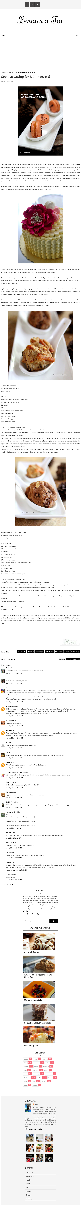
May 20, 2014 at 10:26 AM (14, 702)
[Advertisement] (40, 57)
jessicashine (10, 842)
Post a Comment (9, 884)
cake (25, 1062)
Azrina (8, 678)
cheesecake (36, 1062)
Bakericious (10, 706)
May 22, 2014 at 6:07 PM (14, 798)
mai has (8, 852)
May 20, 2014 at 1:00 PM (14, 748)
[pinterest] (37, 4)
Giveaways (46, 1066)
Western (35, 1085)
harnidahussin (11, 812)
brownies (45, 1059)
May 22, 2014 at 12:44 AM (14, 788)
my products (49, 1074)
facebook (76, 659)
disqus (69, 659)
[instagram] (32, 4)
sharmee (9, 792)
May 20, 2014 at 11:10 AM (14, 716)
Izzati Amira (10, 720)
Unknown (9, 730)
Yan (7, 752)
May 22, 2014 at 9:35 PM (14, 808)
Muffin (26, 1074)
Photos (26, 1081)
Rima (36, 1104)
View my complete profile (33, 1129)
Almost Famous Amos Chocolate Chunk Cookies (38, 976)
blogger (62, 659)
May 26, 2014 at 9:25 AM (14, 828)
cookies (47, 1062)
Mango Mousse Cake (33, 1000)
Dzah (7, 668)
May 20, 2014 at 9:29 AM (14, 683)
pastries (50, 1077)
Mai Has (8, 832)
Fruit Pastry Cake (31, 1045)
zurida (8, 762)
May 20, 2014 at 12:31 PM (14, 738)
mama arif (9, 862)
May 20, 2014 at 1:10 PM (14, 758)
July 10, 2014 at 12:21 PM (14, 858)
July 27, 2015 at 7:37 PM (14, 880)
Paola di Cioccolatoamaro (15, 772)
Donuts (36, 1066)
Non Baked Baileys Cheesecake (37, 1023)
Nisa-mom (9, 688)
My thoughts (27, 1077)
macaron (46, 1070)
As (6, 742)
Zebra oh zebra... (31, 952)
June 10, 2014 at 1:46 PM (14, 838)
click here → (27, 911)
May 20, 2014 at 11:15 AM (14, 726)
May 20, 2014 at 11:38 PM (14, 778)
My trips (39, 1077)
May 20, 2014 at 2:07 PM (14, 768)
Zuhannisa (9, 874)
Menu (4, 35)
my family (36, 1074)
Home (3, 73)
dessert (26, 1066)
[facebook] (27, 4)
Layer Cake (35, 1070)
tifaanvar (9, 782)
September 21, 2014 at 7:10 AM (16, 870)
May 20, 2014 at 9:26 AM (14, 673)
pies (34, 1081)
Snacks (26, 1085)
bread (35, 1059)
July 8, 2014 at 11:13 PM (14, 848)
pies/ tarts (44, 1081)
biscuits (26, 1059)
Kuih (25, 1070)
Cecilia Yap (9, 802)
